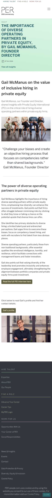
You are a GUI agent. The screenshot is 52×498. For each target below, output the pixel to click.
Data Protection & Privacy (12, 469)
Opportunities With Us (10, 427)
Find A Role (22, 1)
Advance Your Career (10, 402)
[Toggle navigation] (49, 9)
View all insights (8, 67)
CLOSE (46, 495)
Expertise (5, 377)
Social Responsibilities (10, 437)
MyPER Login (7, 412)
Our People (6, 387)
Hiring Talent (9, 1)
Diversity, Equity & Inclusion (13, 474)
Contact (4, 462)
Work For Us (35, 1)
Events (4, 457)
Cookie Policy (7, 479)
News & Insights (8, 451)
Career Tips (6, 407)
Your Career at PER (9, 432)
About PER (6, 382)
